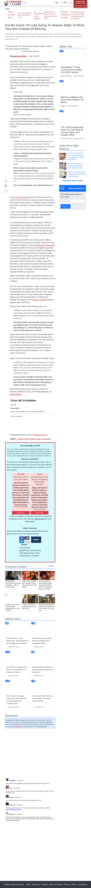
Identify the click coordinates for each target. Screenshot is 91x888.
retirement (46, 439)
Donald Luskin (35, 439)
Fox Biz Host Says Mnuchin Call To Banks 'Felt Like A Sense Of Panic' (42, 698)
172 (5, 190)
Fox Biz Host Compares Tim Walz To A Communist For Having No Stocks (16, 669)
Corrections (82, 884)
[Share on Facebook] (5, 181)
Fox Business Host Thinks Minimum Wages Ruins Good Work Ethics (42, 640)
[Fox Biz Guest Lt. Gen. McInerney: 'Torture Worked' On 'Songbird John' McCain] (17, 628)
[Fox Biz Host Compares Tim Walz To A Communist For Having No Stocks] (17, 657)
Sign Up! (65, 206)
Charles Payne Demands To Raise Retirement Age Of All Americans (42, 669)
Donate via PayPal (36, 539)
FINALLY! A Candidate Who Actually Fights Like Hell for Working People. (77, 174)
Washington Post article (45, 245)
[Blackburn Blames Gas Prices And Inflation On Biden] (72, 87)
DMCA (73, 884)
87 (61, 51)
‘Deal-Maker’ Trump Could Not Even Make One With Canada (71, 70)
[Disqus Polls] (30, 752)
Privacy (67, 884)
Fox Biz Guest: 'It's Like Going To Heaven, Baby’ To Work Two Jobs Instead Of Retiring (44, 27)
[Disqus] (30, 799)
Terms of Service (15, 727)
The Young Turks (19, 197)
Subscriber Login (80, 5)
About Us (36, 884)
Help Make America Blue (72, 180)
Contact (44, 884)
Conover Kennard (66, 138)
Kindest (24, 544)
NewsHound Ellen (19, 56)
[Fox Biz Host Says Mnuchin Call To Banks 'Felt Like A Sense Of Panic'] (43, 686)
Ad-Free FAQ (39, 519)
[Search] (71, 2)
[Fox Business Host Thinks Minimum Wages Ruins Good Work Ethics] (43, 628)
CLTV (25, 3)
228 (7, 681)
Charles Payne (23, 439)
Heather (63, 106)
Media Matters (16, 394)
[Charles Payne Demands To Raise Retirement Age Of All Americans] (43, 657)
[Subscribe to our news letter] (68, 2)
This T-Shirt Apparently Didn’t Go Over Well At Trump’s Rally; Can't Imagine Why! (72, 131)
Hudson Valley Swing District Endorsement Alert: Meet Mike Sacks (75, 166)
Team (28, 884)
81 (61, 81)
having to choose (39, 299)
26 (32, 623)
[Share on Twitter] (5, 186)
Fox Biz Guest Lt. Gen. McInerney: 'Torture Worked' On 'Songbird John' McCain (17, 640)
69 (32, 681)
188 (7, 652)
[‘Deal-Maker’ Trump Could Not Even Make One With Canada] (72, 57)
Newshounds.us (41, 435)
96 (61, 111)
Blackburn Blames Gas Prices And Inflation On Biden (72, 100)
